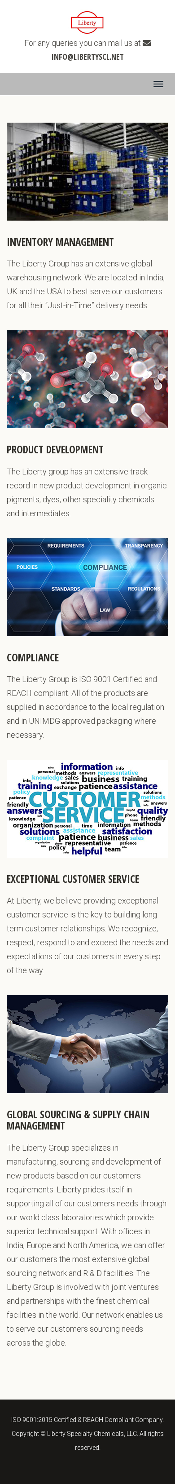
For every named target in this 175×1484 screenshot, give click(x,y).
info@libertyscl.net (87, 56)
